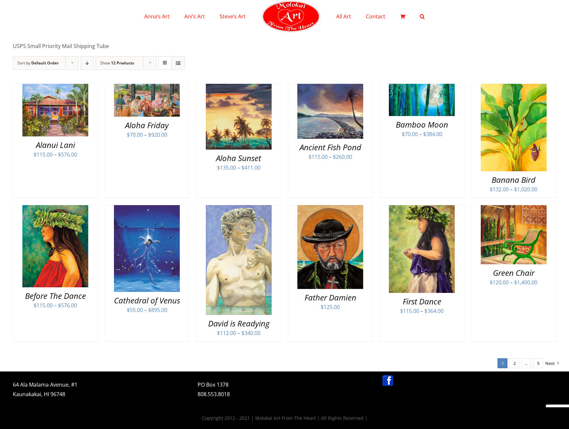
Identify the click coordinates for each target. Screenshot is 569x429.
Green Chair (513, 272)
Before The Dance (55, 295)
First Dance (422, 301)
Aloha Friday (147, 125)
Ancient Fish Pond (330, 147)
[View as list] (178, 63)
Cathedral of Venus (147, 300)
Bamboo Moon (422, 124)
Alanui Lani (55, 144)
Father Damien (330, 297)
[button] (395, 16)
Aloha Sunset (238, 158)
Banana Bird (513, 179)
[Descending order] (87, 63)
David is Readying (238, 323)
